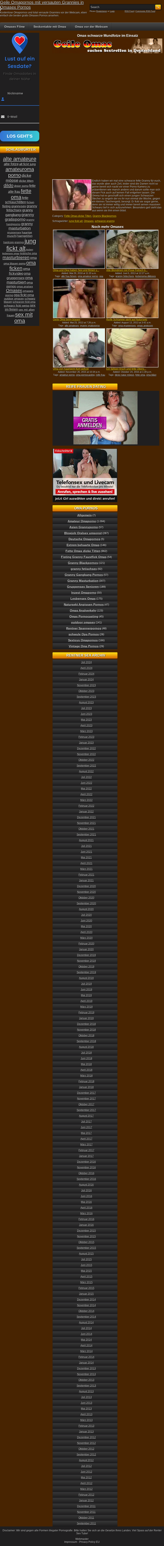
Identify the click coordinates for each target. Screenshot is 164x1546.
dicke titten (26, 180)
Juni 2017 (86, 1127)
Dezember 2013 (86, 1368)
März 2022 (86, 800)
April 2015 (86, 1276)
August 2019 (86, 978)
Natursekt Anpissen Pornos (84, 604)
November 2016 (86, 1167)
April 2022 (86, 794)
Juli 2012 (86, 1466)
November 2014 (86, 1305)
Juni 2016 (86, 1196)
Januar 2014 (86, 1362)
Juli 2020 (86, 914)
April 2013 (86, 1414)
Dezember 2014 (86, 1299)
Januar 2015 (86, 1293)
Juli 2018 (86, 1052)
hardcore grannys (13, 242)
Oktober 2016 (86, 1173)
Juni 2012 (86, 1471)
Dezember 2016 (86, 1161)
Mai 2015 (86, 1270)
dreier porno (21, 186)
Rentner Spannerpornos (83, 628)
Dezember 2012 (86, 1437)
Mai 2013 (86, 1408)
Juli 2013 (86, 1397)
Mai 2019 (86, 995)
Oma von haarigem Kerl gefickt (71, 368)
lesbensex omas (10, 253)
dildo (8, 185)
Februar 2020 (86, 943)
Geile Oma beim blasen (66, 319)
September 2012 (86, 1454)
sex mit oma (23, 317)
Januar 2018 (86, 1087)
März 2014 (86, 1351)
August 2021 (86, 840)
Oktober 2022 (86, 759)
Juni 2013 (86, 1402)
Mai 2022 (86, 788)
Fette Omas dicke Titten (77, 216)
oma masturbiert (20, 280)
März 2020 (86, 937)
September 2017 (86, 1110)
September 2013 (86, 1385)
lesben (29, 249)
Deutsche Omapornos (84, 539)
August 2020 (86, 909)
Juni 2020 (86, 920)
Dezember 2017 (86, 1092)
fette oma (140, 375)
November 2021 (86, 823)
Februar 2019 (86, 1012)
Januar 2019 (86, 1018)
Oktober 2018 (86, 1035)
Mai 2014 (86, 1339)
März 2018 (86, 1075)
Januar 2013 (86, 1431)
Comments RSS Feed (145, 11)
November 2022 (86, 754)
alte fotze (11, 164)
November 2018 (86, 1029)
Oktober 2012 (86, 1448)
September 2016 (86, 1179)
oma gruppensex (127, 325)
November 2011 (86, 1511)
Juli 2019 (86, 983)
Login (112, 11)
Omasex (89, 221)
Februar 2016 (86, 1219)
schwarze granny (105, 221)
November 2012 (86, 1443)
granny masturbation (21, 226)
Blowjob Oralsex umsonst (83, 533)
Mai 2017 (86, 1133)
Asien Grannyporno (83, 527)
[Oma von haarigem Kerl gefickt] (79, 347)
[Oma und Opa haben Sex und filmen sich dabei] (79, 249)
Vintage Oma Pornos (84, 646)
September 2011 (86, 1523)
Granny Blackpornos (104, 216)
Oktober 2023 (86, 691)
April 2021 (86, 863)
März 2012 (86, 1489)
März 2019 (86, 1006)
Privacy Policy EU (89, 1541)
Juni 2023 (86, 714)
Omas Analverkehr (83, 610)
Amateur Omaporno (82, 521)
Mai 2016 (86, 1201)
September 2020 (86, 903)
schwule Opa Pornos (84, 634)
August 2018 (86, 1046)
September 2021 (86, 834)
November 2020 (86, 891)
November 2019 (86, 960)
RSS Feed (129, 11)
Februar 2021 (86, 874)
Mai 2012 (86, 1477)
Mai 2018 (86, 1064)
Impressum (70, 1541)
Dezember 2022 (86, 748)
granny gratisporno (90, 325)
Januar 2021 (86, 880)
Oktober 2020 (86, 897)
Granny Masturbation (82, 580)
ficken (30, 202)
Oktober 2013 (86, 1379)
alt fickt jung (27, 164)
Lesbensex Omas (83, 598)
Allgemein (84, 515)
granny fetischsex (125, 276)
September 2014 (86, 1316)
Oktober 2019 (86, 966)
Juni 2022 (86, 782)
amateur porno (67, 375)
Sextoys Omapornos (83, 640)
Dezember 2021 (86, 817)
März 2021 (86, 869)
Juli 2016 (86, 1190)
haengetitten (24, 236)
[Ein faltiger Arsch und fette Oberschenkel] (132, 347)
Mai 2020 (86, 926)
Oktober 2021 (86, 828)
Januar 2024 (86, 679)
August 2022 (86, 771)
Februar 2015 (86, 1288)
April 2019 (86, 1001)
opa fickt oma (24, 295)
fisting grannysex (14, 206)
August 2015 (86, 1253)
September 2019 (86, 972)
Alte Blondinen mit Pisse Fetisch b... (127, 270)
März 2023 (86, 731)
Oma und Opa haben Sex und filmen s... (76, 270)
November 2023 (86, 685)
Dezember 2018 (86, 1024)
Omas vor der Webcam (91, 26)
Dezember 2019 (86, 955)
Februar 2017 (86, 1150)
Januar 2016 (86, 1224)
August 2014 (86, 1322)
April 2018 (86, 1069)
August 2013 (86, 1391)
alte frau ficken (68, 276)
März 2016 (86, 1213)
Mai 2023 (86, 719)
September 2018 (86, 1041)
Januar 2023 (86, 742)
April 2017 (86, 1138)
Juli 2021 (86, 846)
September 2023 (86, 696)
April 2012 (86, 1483)
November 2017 (86, 1098)
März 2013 (86, 1420)
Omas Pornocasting (83, 616)
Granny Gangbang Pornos (84, 574)
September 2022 (86, 765)
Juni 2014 (86, 1334)
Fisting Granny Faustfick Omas (84, 557)
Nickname (15, 93)
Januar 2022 (86, 811)
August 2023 (86, 702)
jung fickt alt (76, 221)
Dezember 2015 (86, 1230)
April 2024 (86, 668)
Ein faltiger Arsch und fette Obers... (126, 368)
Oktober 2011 (86, 1517)
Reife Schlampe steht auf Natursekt (126, 319)
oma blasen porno (15, 263)
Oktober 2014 (86, 1311)
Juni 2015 (86, 1265)
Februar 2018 (86, 1081)
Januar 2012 (86, 1500)
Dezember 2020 (86, 886)
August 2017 (86, 1115)
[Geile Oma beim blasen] (79, 298)
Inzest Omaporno (83, 592)
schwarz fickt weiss (16, 305)
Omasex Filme (14, 26)
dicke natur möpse (124, 375)
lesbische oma (28, 253)
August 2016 (86, 1184)
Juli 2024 (86, 662)
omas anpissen (145, 325)
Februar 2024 (86, 673)
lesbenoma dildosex (145, 276)
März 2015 (86, 1282)
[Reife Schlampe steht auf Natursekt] (132, 298)
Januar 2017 (86, 1156)
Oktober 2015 (86, 1242)
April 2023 (86, 725)
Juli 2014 (86, 1328)
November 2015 (86, 1236)
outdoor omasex (14, 298)
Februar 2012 (86, 1494)
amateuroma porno (20, 172)
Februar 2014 (86, 1356)
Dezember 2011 (86, 1506)
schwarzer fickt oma (24, 301)
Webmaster (82, 1538)
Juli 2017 (86, 1121)
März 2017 (86, 1144)
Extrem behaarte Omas (83, 545)
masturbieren (16, 257)
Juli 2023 (86, 708)
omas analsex (25, 286)
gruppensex (14, 232)
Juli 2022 (86, 777)
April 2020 (86, 932)
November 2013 (86, 1374)
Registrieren (101, 11)
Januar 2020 (86, 949)
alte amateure (72, 325)
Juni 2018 (86, 1058)
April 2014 (86, 1345)
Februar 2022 (86, 805)
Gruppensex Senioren (83, 586)
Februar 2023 (86, 736)
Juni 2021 (86, 851)
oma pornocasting (85, 375)
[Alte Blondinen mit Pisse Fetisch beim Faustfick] (132, 249)
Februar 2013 (86, 1425)
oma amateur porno (88, 276)
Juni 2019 (86, 989)
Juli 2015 (86, 1259)
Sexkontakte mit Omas (50, 26)
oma (33, 258)
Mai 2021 (86, 857)
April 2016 (86, 1207)
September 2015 (86, 1247)
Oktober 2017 (86, 1104)
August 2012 (86, 1460)
